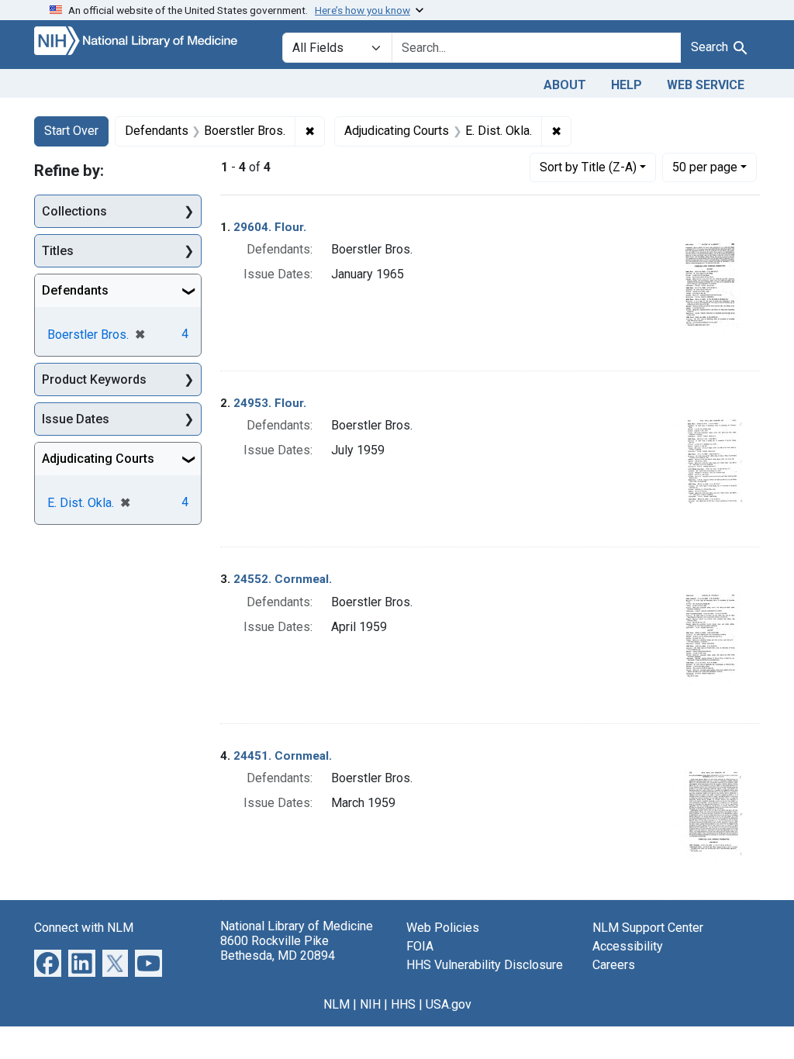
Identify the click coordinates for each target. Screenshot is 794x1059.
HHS (403, 1004)
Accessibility (627, 946)
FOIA (419, 946)
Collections (74, 211)
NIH (370, 1004)
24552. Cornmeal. (282, 579)
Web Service (705, 85)
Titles (58, 250)
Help (626, 85)
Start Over (71, 130)
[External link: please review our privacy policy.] (47, 962)
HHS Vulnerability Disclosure (484, 964)
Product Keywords (94, 379)
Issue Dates (75, 419)
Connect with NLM (83, 927)
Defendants (75, 290)
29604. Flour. (269, 227)
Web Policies (442, 927)
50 (704, 166)
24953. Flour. (269, 403)
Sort (588, 167)
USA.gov (448, 1004)
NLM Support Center (647, 927)
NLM (336, 1004)
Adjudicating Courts (98, 458)
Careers (613, 964)
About (565, 85)
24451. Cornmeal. (282, 756)
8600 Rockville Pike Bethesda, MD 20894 (277, 948)
